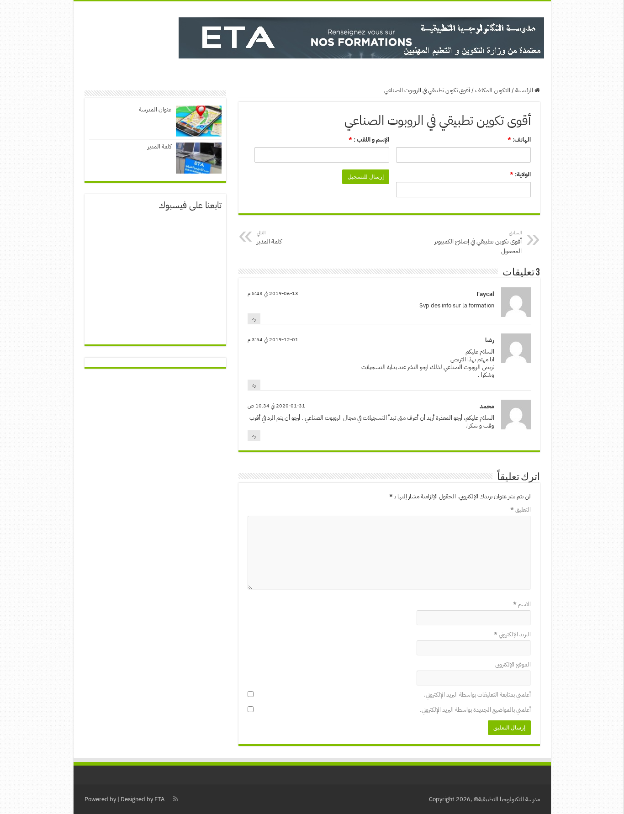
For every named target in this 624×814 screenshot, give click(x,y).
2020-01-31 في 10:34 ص (276, 406)
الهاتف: (519, 139)
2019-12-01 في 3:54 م (273, 340)
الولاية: (520, 174)
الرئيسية (524, 90)
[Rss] (175, 798)
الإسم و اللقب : (369, 139)
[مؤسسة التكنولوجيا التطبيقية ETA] (361, 36)
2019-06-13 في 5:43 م (273, 293)
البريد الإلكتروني (512, 634)
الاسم (522, 604)
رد (254, 318)
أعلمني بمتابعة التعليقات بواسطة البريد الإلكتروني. (477, 694)
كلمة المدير (159, 146)
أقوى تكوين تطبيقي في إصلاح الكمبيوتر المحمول (478, 242)
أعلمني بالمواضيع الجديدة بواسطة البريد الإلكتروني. (475, 709)
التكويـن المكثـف (492, 90)
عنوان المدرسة (155, 109)
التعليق (520, 509)
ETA (159, 799)
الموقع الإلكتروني (513, 664)
